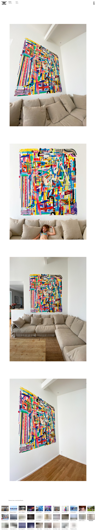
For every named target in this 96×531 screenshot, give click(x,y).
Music (17, 1)
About (17, 3)
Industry (10, 3)
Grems (10, 1)
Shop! (24, 1)
